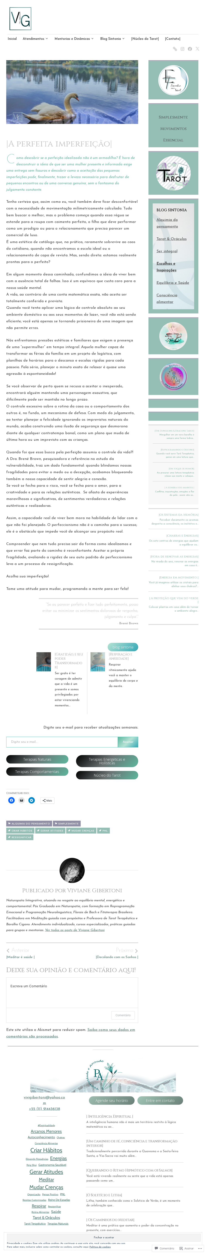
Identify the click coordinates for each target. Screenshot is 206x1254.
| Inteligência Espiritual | (109, 1116)
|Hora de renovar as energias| (174, 556)
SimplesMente (68, 824)
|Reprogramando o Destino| (177, 449)
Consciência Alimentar (46, 1143)
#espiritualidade (46, 1125)
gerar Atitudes (52, 831)
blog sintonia (122, 647)
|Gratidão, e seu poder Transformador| (69, 661)
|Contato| (172, 39)
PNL (105, 831)
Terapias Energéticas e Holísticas (107, 761)
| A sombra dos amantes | (179, 487)
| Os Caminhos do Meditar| (110, 1220)
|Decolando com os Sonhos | (117, 953)
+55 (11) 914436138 (44, 1109)
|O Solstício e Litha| (104, 1195)
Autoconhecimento (41, 1137)
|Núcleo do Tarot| (145, 39)
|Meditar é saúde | (20, 953)
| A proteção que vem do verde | (173, 600)
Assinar (128, 742)
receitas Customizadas (34, 1199)
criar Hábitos (22, 831)
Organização (33, 1194)
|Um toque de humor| (181, 468)
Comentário (123, 1015)
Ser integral (167, 251)
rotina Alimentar (40, 1212)
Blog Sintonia (110, 39)
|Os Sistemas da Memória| (178, 515)
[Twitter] (196, 46)
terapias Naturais (57, 1223)
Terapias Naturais (37, 759)
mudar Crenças (83, 831)
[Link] (174, 46)
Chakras (61, 1137)
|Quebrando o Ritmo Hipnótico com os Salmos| (129, 1170)
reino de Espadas (59, 1200)
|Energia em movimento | (178, 577)
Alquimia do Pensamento (31, 824)
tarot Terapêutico (35, 1223)
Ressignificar (21, 837)
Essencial (173, 140)
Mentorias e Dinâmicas (72, 39)
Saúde (56, 1211)
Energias (58, 1158)
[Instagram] (181, 46)
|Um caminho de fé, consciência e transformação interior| (131, 1143)
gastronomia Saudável (52, 1165)
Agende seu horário (112, 1100)
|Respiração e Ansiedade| (120, 656)
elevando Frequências (37, 1158)
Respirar (39, 1205)
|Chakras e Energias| (182, 536)
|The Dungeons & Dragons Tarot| (174, 430)
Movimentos (173, 128)
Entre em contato (160, 1100)
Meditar (46, 1179)
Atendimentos (33, 39)
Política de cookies (100, 1247)
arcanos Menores (46, 1131)
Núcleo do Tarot (107, 775)
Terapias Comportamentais (37, 771)
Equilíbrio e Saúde (173, 283)
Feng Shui (32, 1164)
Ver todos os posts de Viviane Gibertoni (75, 930)
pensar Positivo (50, 1194)
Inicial (12, 39)
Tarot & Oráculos (172, 239)
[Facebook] (189, 46)
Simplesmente (173, 117)
